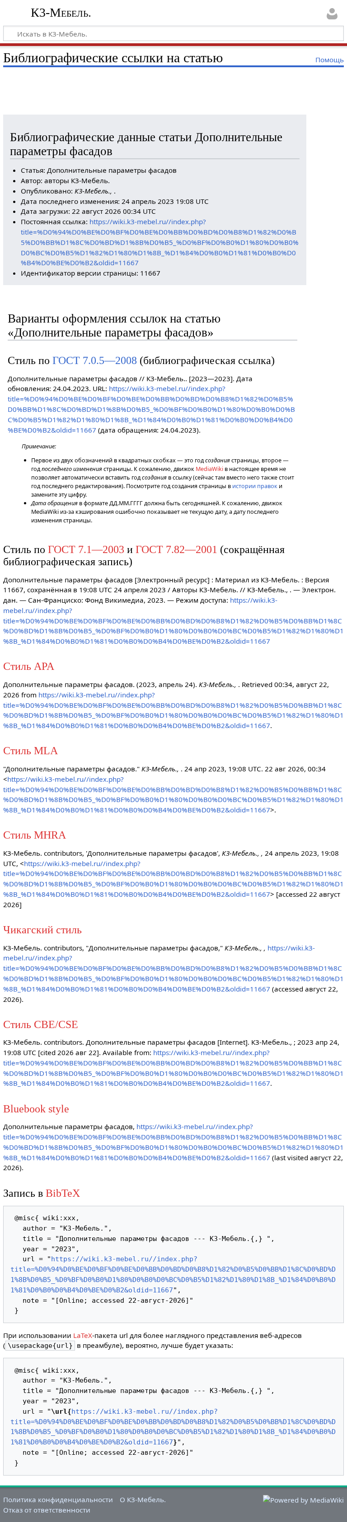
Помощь (329, 59)
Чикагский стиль (42, 929)
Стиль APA (28, 666)
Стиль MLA (30, 750)
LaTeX (82, 1335)
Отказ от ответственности (46, 1509)
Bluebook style (36, 1108)
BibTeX (63, 1193)
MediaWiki (209, 469)
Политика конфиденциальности (58, 1499)
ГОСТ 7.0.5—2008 (94, 360)
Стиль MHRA (34, 835)
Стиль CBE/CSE (40, 1024)
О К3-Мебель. (143, 1499)
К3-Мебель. (61, 12)
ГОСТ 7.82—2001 (176, 549)
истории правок (254, 486)
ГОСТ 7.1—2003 (86, 549)
